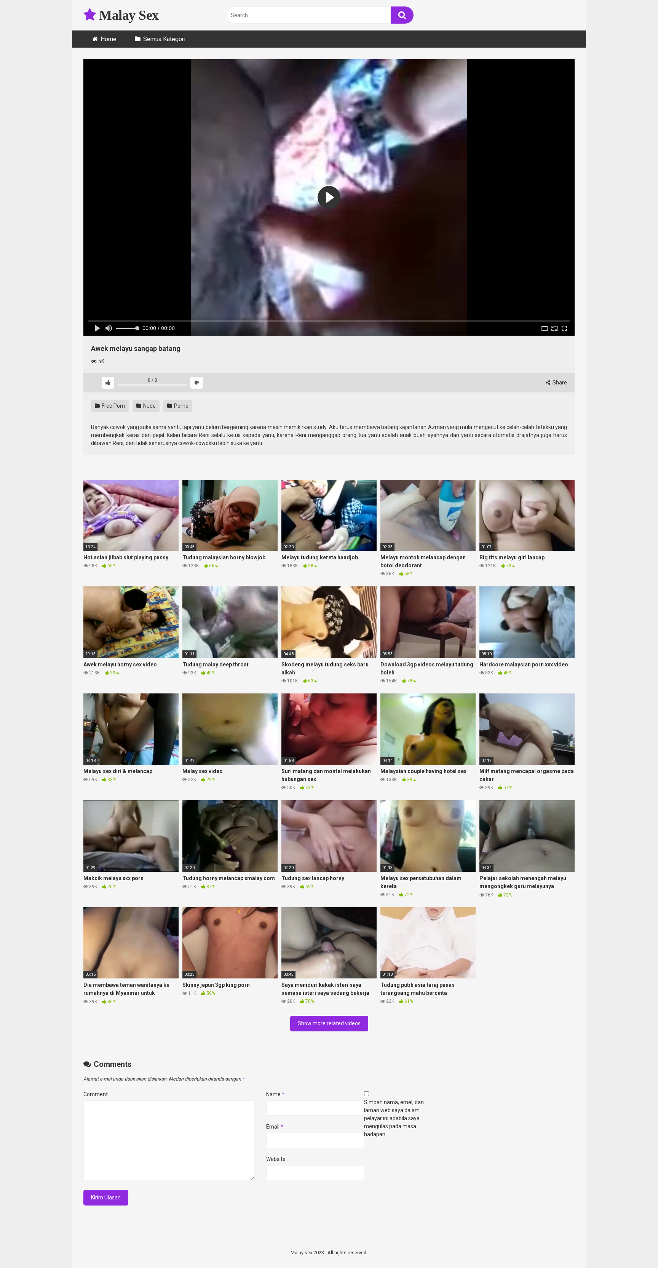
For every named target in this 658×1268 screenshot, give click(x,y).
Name (275, 1094)
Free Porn (113, 406)
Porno (180, 406)
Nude (149, 406)
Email (274, 1127)
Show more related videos (329, 1023)
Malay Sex (127, 15)
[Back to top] (632, 1245)
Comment (95, 1094)
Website (276, 1159)
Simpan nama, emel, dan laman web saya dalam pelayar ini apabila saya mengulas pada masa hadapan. (394, 1118)
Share (559, 382)
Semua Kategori (164, 39)
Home (109, 39)
